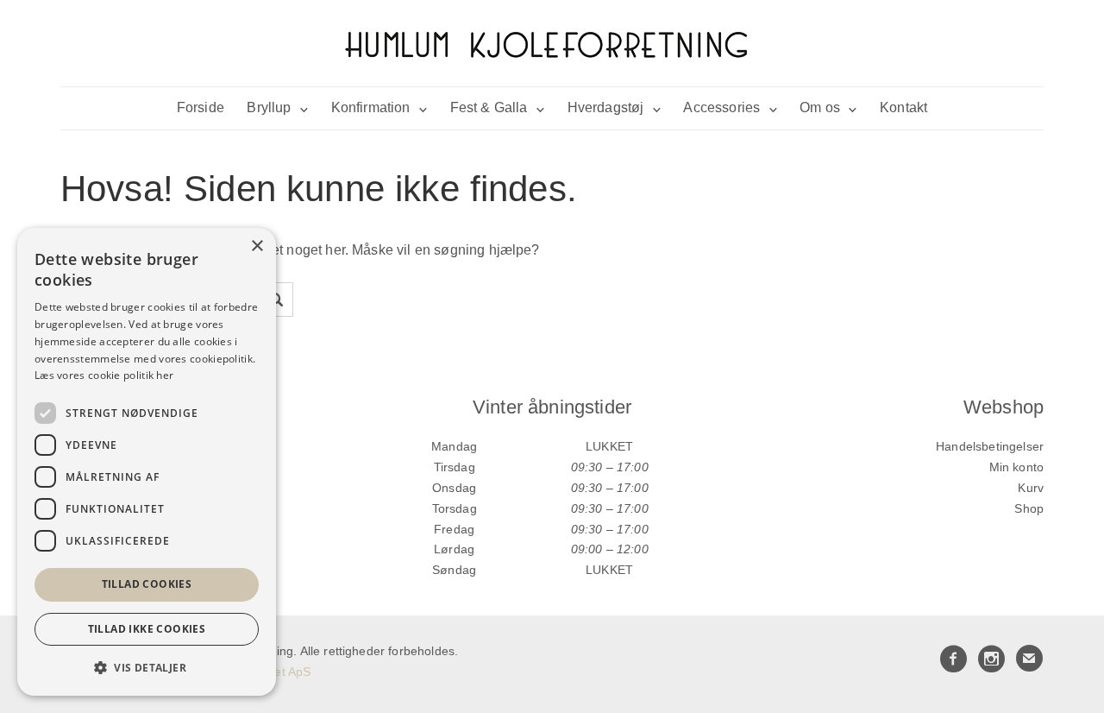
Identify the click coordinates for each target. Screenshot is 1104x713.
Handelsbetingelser (990, 446)
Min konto (1016, 467)
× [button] (256, 246)
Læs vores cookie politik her (103, 375)
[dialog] (146, 462)
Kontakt (903, 107)
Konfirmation (371, 107)
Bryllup (269, 107)
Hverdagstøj (606, 107)
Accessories (721, 107)
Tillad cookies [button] (147, 584)
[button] (146, 667)
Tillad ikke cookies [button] (147, 629)
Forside (200, 107)
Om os (820, 107)
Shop (1029, 508)
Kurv (1031, 488)
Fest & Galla (489, 107)
